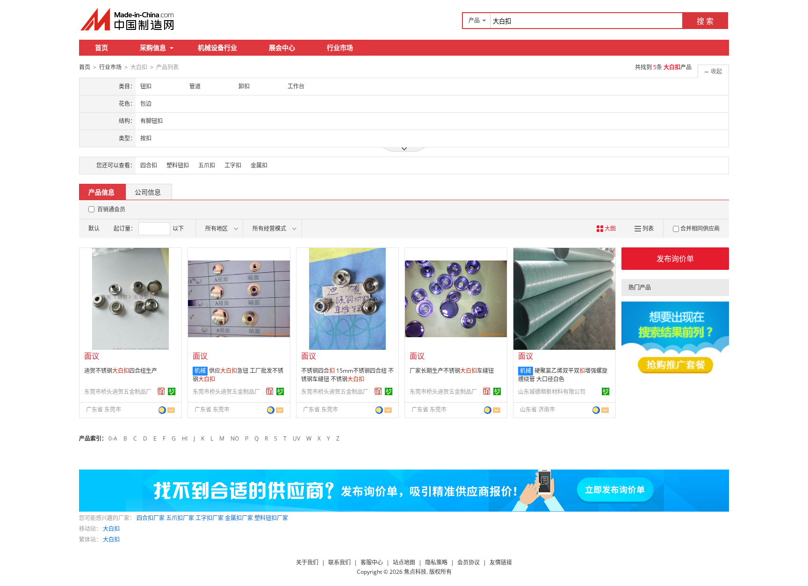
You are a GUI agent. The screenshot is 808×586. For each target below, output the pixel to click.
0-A (112, 438)
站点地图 (404, 562)
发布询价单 (675, 258)
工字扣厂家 (209, 518)
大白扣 (111, 529)
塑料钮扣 (177, 165)
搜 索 (705, 21)
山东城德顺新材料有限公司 (551, 392)
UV (296, 438)
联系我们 (339, 562)
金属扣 (259, 165)
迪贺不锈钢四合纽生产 (120, 371)
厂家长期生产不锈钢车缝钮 (452, 371)
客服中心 (372, 562)
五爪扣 (206, 165)
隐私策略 (436, 562)
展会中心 (282, 47)
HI (185, 438)
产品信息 (101, 192)
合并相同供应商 (700, 228)
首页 (101, 47)
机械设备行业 (217, 47)
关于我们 (307, 562)
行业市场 (340, 47)
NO (235, 438)
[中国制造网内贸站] (128, 19)
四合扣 (148, 165)
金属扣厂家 (239, 518)
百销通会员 (111, 209)
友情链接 (501, 562)
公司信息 (148, 192)
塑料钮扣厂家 (271, 518)
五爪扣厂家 (180, 518)
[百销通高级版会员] (161, 391)
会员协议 (468, 562)
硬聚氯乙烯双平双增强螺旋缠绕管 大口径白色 (562, 375)
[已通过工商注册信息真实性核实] (171, 391)
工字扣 (232, 165)
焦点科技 (415, 572)
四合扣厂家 (151, 518)
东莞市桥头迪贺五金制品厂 (118, 392)
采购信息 (153, 47)
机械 (200, 371)
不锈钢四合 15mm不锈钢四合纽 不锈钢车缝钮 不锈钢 (347, 375)
